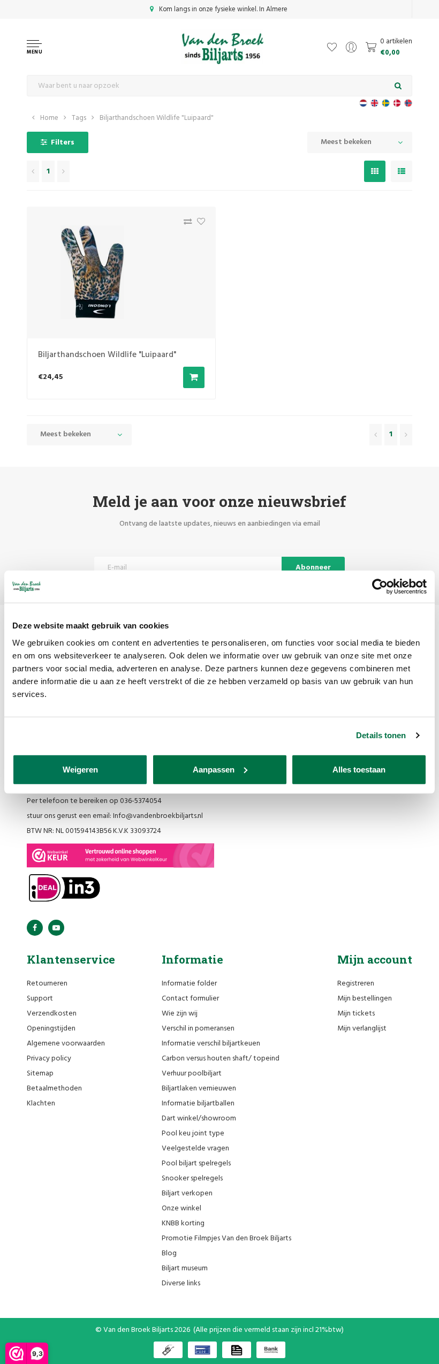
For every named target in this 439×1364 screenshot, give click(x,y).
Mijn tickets (356, 1013)
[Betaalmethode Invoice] (236, 1350)
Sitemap (40, 1073)
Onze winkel (181, 1208)
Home (49, 118)
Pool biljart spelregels (196, 1163)
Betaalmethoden (54, 1088)
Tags (79, 118)
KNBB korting (183, 1223)
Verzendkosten (52, 1013)
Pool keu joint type (193, 1133)
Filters (62, 143)
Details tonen (381, 735)
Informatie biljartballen (198, 1103)
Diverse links (181, 1283)
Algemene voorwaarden (66, 1043)
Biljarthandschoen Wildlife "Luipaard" (157, 118)
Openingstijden (51, 1028)
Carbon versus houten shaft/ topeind (220, 1058)
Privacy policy (49, 1058)
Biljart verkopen (187, 1193)
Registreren (355, 983)
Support (40, 998)
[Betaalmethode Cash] (168, 1350)
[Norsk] (408, 103)
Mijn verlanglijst (362, 1028)
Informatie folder (189, 983)
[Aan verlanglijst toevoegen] (198, 224)
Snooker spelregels (192, 1178)
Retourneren (47, 983)
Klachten (41, 1103)
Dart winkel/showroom (199, 1118)
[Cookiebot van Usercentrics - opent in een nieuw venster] (380, 587)
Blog (169, 1253)
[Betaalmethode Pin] (202, 1350)
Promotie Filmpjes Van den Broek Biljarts (226, 1238)
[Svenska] (386, 103)
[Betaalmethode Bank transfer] (270, 1350)
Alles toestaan (358, 769)
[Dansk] (397, 103)
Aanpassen (213, 769)
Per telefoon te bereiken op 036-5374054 (94, 801)
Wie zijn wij (180, 1013)
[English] (374, 103)
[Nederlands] (363, 103)
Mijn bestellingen (364, 998)
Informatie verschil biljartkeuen (211, 1043)
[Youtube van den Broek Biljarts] (56, 928)
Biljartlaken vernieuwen (199, 1088)
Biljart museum (185, 1268)
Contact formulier (190, 998)
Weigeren (80, 769)
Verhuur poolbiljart (192, 1073)
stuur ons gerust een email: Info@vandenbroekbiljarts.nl (115, 816)
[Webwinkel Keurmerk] (120, 855)
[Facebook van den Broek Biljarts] (35, 928)
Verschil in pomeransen (198, 1028)
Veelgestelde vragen (195, 1148)
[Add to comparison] (185, 224)
